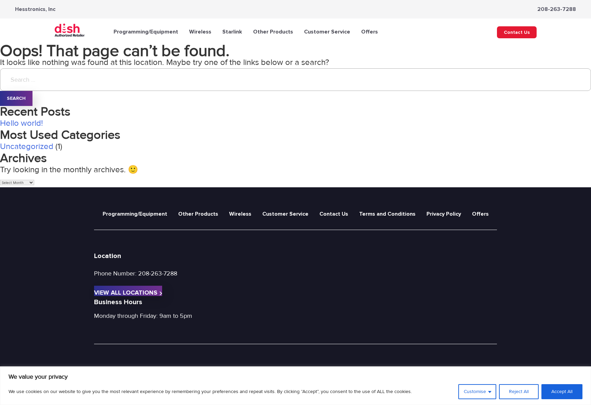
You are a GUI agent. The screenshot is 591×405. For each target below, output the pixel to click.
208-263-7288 (556, 9)
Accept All (562, 391)
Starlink (232, 31)
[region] (295, 385)
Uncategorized (26, 146)
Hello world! (21, 123)
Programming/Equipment (146, 31)
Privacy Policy (443, 214)
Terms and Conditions (387, 214)
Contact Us (517, 32)
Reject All (519, 391)
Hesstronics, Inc (35, 9)
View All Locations (125, 292)
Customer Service (327, 31)
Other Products (273, 31)
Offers (369, 31)
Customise (475, 391)
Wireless (200, 31)
